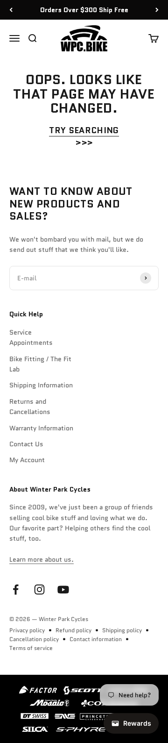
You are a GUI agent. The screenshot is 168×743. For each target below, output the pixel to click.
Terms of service (31, 648)
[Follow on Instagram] (39, 589)
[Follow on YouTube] (63, 589)
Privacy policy (27, 630)
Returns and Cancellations (29, 406)
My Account (27, 459)
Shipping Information (41, 385)
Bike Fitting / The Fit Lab (40, 364)
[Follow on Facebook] (15, 589)
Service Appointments (31, 337)
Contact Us (26, 444)
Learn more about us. (41, 559)
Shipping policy (122, 630)
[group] (84, 709)
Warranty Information (41, 428)
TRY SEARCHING (84, 130)
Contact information (96, 639)
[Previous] (11, 10)
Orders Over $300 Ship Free (84, 9)
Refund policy (73, 630)
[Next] (157, 10)
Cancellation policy (34, 639)
